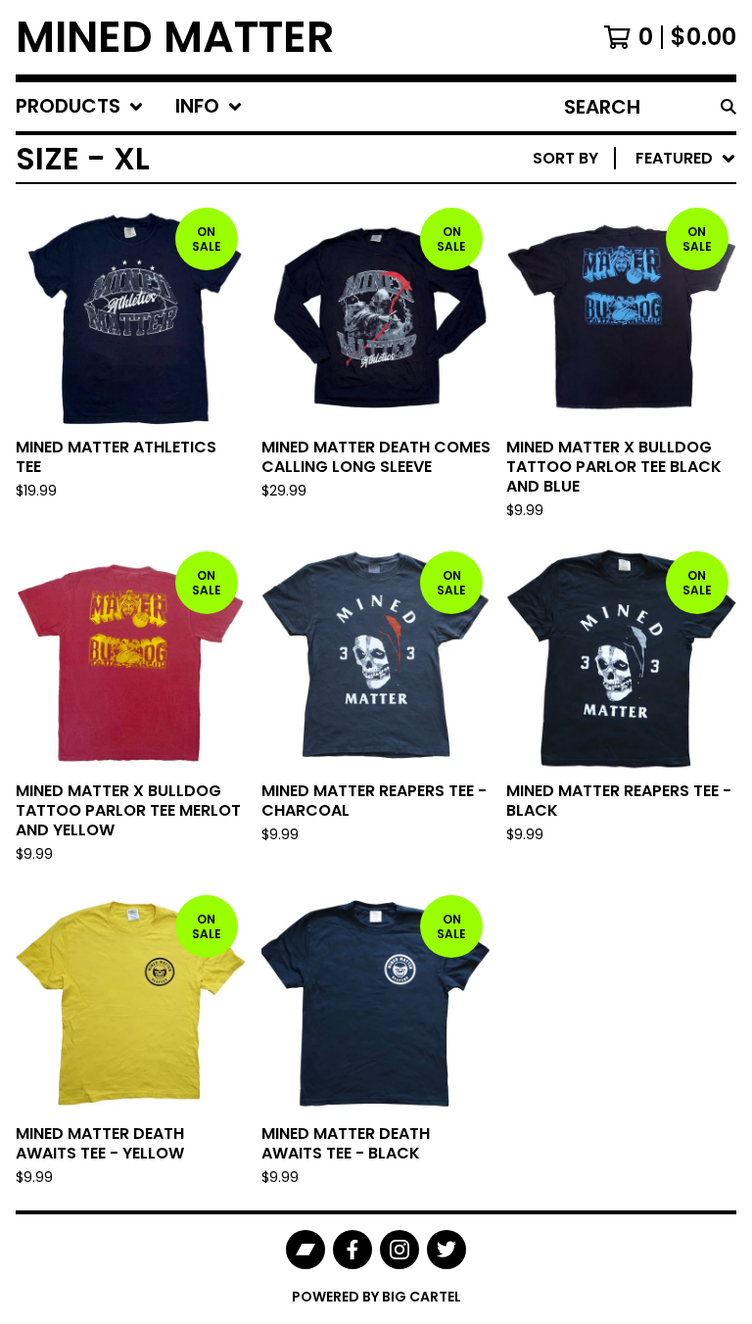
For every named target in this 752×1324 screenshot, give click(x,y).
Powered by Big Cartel (376, 1296)
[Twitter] (446, 1249)
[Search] (728, 106)
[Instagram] (399, 1249)
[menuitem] (80, 106)
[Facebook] (352, 1249)
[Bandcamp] (305, 1249)
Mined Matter (175, 37)
